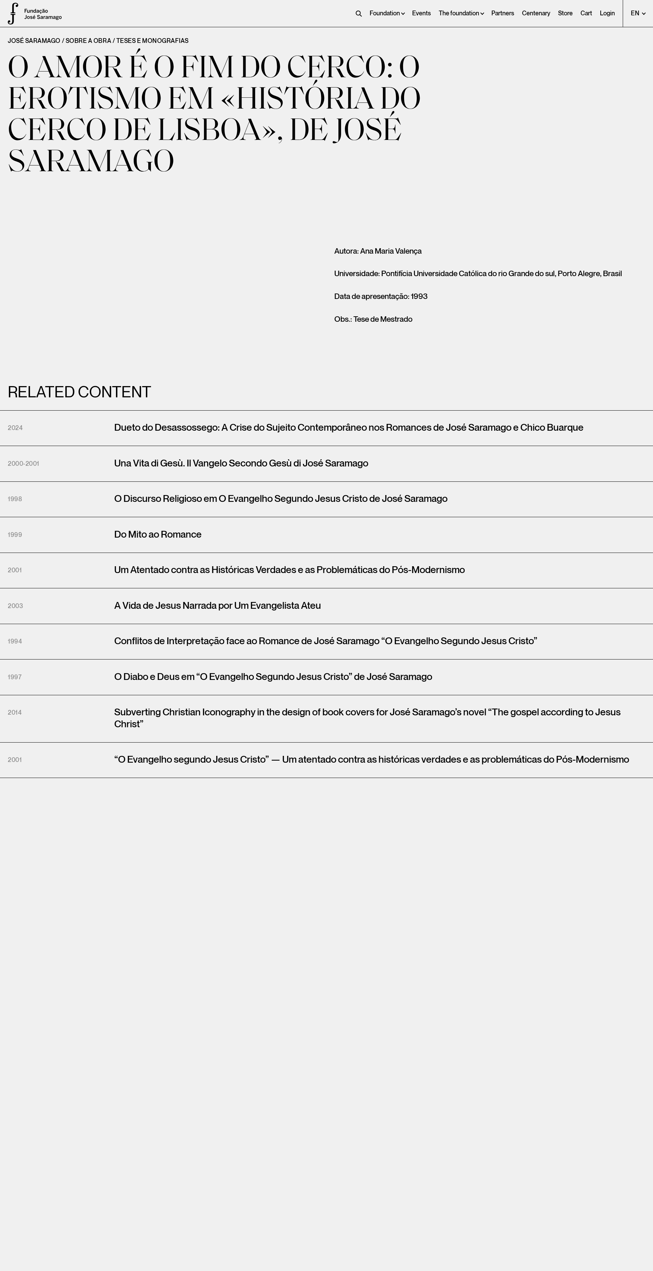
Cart (586, 13)
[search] (359, 13)
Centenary (536, 13)
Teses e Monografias (152, 41)
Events (421, 13)
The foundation (459, 13)
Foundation (385, 13)
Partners (502, 13)
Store (565, 13)
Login (607, 13)
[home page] (10, 13)
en (636, 13)
